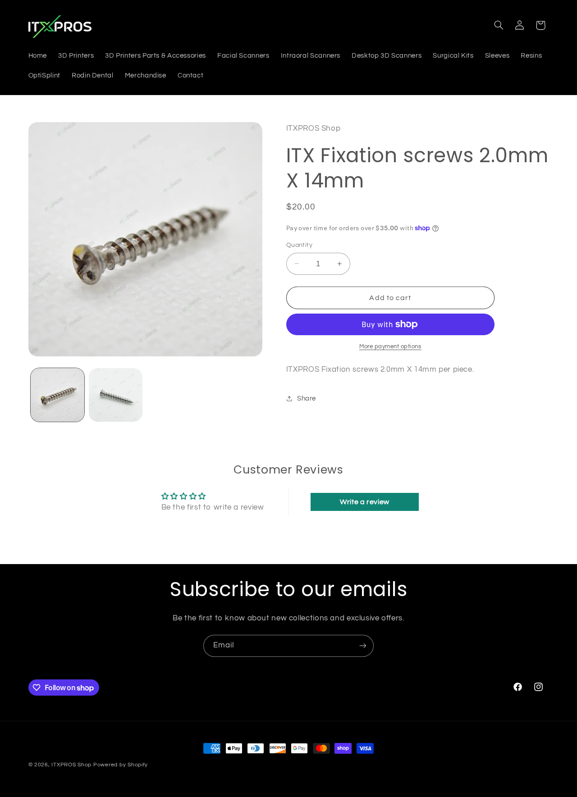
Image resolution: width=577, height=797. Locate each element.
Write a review (364, 502)
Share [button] (306, 398)
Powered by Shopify (120, 764)
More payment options (390, 347)
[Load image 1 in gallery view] (57, 395)
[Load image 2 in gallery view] (115, 395)
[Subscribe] (363, 646)
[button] (498, 25)
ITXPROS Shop (71, 764)
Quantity (299, 245)
